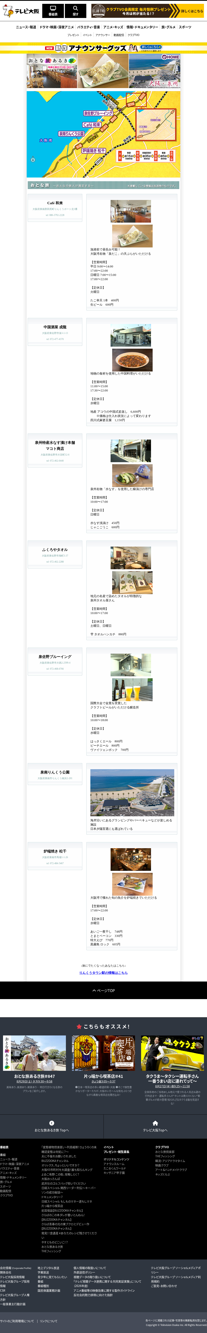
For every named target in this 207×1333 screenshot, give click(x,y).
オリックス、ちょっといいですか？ (60, 1165)
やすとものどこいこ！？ (54, 1242)
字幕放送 (43, 1272)
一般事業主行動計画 (12, 1304)
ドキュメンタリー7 (52, 1197)
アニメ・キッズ (8, 1173)
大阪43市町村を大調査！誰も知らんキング (66, 1170)
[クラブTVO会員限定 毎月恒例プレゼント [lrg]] (147, 15)
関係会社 (5, 1272)
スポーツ (5, 1186)
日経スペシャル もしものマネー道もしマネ (66, 1201)
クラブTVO (133, 35)
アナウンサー (102, 35)
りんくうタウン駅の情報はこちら (103, 972)
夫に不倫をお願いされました (58, 1156)
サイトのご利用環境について (17, 1321)
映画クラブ (161, 1165)
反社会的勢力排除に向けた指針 (93, 1295)
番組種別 (43, 1286)
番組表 (4, 1147)
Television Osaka (169, 1325)
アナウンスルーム (114, 1164)
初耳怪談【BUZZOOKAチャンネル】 (62, 1210)
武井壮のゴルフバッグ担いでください (63, 1183)
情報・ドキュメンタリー (13, 1177)
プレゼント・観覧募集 (116, 1152)
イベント (87, 35)
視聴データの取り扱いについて (92, 1277)
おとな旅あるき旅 (52, 1247)
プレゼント (73, 35)
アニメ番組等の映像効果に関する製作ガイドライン (104, 1290)
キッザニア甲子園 (114, 1173)
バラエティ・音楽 (9, 1168)
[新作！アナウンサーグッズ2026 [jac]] (103, 48)
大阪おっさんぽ (50, 1179)
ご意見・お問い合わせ (164, 1286)
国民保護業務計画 (49, 1290)
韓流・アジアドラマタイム (170, 1161)
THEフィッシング (51, 1251)
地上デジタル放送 (48, 1268)
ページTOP (106, 990)
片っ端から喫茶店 (52, 1206)
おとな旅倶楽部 (164, 1152)
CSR (2, 1290)
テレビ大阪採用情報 (12, 1277)
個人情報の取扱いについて (90, 1268)
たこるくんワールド (115, 1168)
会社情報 (15, 1268)
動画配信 (119, 35)
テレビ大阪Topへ (155, 1130)
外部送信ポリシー (84, 1272)
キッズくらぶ (162, 1174)
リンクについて (49, 1321)
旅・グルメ (6, 1182)
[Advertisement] (103, 1008)
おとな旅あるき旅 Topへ (52, 1130)
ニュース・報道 (8, 1159)
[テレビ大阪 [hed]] (21, 10)
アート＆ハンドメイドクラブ (171, 1170)
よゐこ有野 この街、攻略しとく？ (60, 1174)
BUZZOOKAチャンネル (55, 1161)
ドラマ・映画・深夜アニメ (14, 1164)
